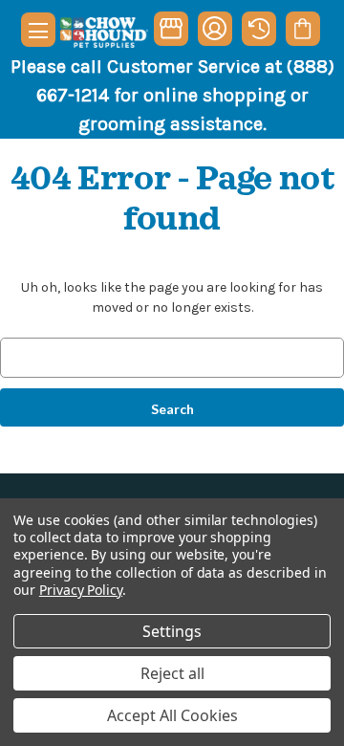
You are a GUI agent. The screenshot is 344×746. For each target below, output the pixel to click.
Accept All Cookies (172, 715)
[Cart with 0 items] (302, 28)
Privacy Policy (80, 590)
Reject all (172, 673)
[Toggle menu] (38, 29)
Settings (172, 631)
